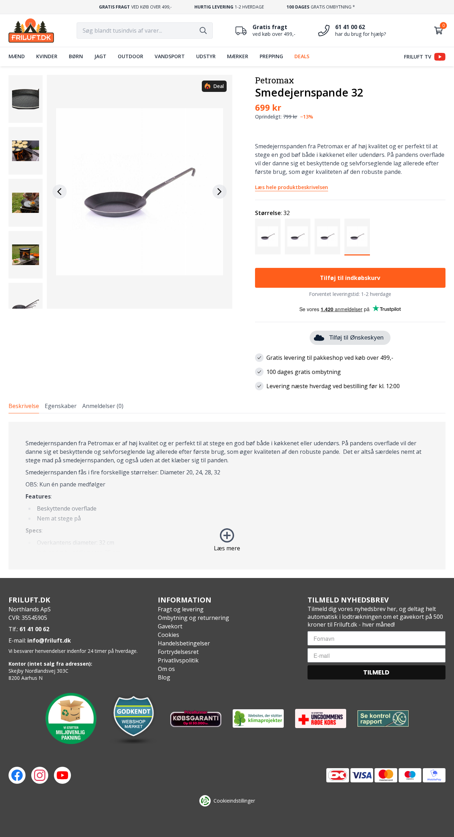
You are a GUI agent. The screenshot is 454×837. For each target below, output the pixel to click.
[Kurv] (438, 30)
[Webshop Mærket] (133, 718)
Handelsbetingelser (184, 643)
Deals (301, 56)
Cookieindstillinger (234, 800)
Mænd (17, 56)
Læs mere (227, 548)
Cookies (168, 635)
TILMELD (376, 672)
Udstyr (206, 56)
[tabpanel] (227, 495)
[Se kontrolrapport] (383, 718)
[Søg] (203, 30)
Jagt (100, 56)
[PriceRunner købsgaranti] (195, 718)
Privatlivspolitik (178, 660)
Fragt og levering (181, 609)
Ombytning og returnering (193, 618)
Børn (76, 56)
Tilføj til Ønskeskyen (356, 337)
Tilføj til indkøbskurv (350, 278)
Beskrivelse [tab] (24, 406)
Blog (164, 677)
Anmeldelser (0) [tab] (102, 406)
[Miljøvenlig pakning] (70, 718)
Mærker (237, 56)
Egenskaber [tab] (61, 406)
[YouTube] (62, 775)
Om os (166, 669)
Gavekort (170, 626)
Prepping (271, 56)
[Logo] (31, 30)
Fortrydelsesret (178, 652)
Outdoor (130, 56)
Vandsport (170, 56)
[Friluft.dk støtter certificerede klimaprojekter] (258, 718)
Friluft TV (417, 56)
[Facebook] (17, 775)
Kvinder (46, 56)
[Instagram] (39, 775)
